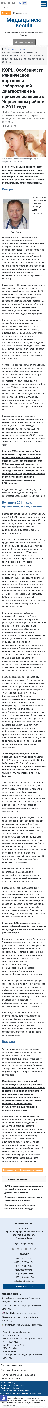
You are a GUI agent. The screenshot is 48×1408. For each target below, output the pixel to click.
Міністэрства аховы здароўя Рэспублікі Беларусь (21, 1307)
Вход (6, 7)
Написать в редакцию (24, 1287)
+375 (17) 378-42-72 (24, 1258)
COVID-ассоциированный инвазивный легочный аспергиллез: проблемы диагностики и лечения (23, 1189)
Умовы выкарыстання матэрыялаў (15, 1391)
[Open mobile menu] (44, 4)
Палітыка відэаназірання (14, 1370)
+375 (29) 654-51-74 (24, 1277)
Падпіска (6, 13)
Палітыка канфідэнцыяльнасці (13, 1388)
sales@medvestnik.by (24, 1281)
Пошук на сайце (25, 42)
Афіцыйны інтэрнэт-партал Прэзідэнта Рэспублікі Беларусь (21, 1300)
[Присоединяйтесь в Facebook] (7, 3)
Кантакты (24, 1228)
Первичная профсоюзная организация (24, 1231)
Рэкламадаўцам (24, 1238)
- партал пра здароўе (20, 1313)
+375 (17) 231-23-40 (24, 1266)
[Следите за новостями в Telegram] (12, 3)
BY (24, 3)
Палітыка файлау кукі (12, 1365)
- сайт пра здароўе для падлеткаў (20, 1319)
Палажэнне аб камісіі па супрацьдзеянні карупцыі (20, 1393)
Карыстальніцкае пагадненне (13, 1386)
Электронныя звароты (24, 1235)
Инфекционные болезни (31, 1170)
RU (20, 3)
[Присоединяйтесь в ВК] (4, 3)
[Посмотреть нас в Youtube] (9, 3)
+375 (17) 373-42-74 (24, 1262)
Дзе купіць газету (24, 1243)
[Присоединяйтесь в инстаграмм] (2, 3)
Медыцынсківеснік (24, 23)
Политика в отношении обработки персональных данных (18, 1376)
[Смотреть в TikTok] (14, 3)
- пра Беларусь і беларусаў (23, 1325)
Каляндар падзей (21, 13)
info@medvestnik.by (24, 1270)
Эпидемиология (10, 1170)
